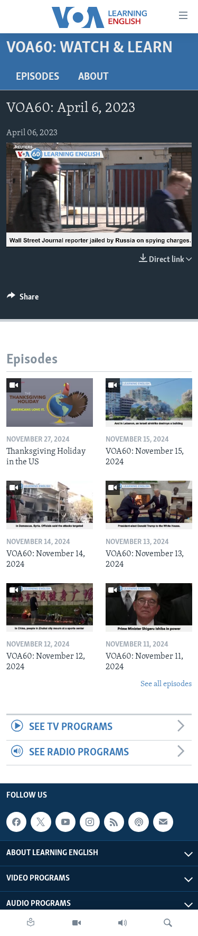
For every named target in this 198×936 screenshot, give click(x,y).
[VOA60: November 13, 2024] (149, 505)
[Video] (76, 923)
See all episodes (166, 684)
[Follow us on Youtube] (65, 822)
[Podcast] (138, 822)
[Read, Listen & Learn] (30, 923)
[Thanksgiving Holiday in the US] (49, 402)
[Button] (23, 299)
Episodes (37, 77)
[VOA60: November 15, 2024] (149, 402)
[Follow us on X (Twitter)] (41, 822)
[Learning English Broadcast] (122, 923)
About (93, 77)
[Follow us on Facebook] (16, 822)
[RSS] (114, 822)
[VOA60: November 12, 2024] (49, 607)
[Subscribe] (163, 822)
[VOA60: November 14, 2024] (49, 505)
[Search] (168, 923)
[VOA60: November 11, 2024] (149, 607)
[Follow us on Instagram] (90, 822)
